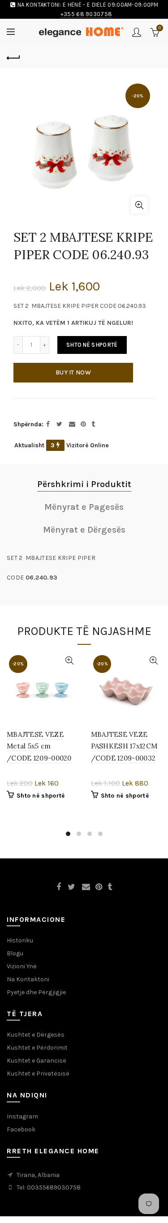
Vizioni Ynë (22, 966)
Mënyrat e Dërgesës (84, 530)
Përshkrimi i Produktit (84, 484)
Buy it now (73, 372)
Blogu (15, 953)
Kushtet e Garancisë (36, 1060)
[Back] (13, 57)
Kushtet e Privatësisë (38, 1073)
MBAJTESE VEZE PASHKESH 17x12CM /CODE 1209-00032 (124, 746)
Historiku (20, 940)
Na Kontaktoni (28, 979)
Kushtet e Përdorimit (37, 1047)
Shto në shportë (92, 344)
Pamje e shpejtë (70, 660)
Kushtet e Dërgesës (36, 1034)
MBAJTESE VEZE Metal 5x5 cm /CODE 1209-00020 (39, 746)
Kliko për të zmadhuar (139, 205)
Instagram (22, 1116)
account (136, 32)
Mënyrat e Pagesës (84, 507)
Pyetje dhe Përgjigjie (36, 992)
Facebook (21, 1129)
